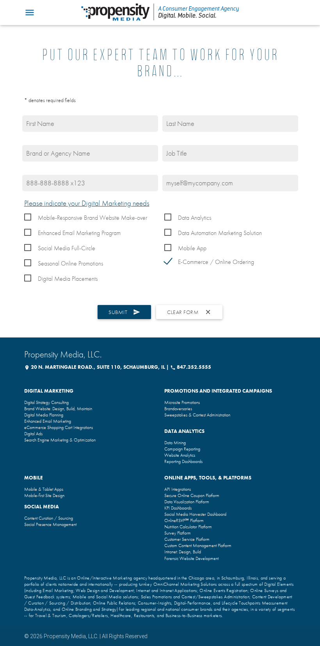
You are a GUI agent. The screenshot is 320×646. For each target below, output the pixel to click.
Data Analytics (194, 218)
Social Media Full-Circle (66, 248)
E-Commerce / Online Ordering (216, 262)
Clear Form (189, 312)
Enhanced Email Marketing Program (79, 233)
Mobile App (192, 248)
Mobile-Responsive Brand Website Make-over (92, 218)
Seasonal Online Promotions (70, 263)
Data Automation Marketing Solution (220, 233)
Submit (124, 312)
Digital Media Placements (68, 279)
